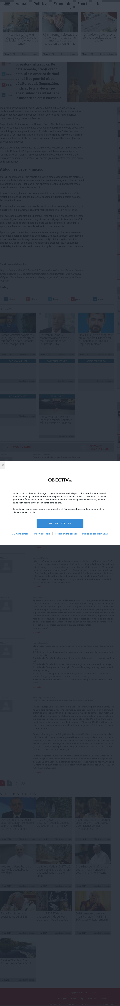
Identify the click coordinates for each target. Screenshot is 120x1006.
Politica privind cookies (66, 533)
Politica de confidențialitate (95, 533)
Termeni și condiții (41, 533)
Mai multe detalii (20, 533)
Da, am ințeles (60, 523)
